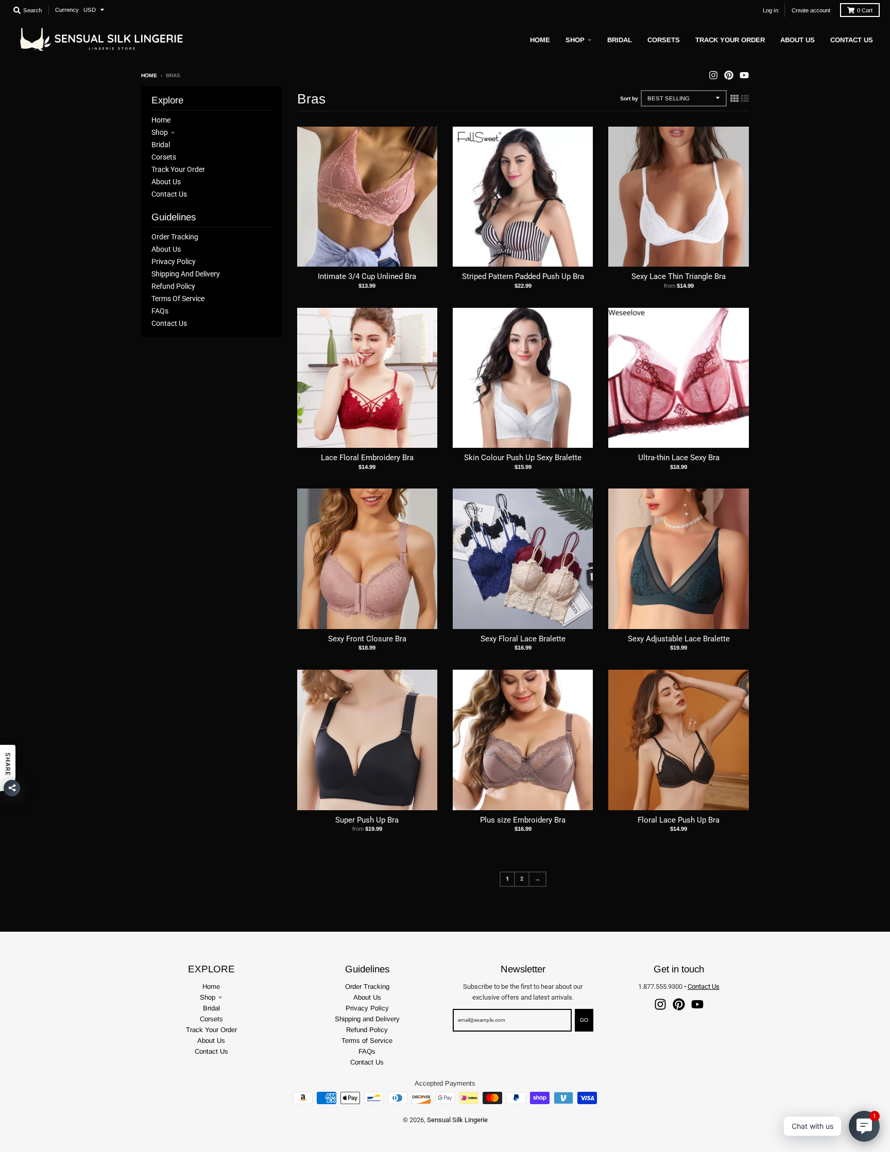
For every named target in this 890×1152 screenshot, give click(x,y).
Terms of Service (177, 298)
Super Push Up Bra (367, 820)
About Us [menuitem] (797, 40)
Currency (67, 10)
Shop (159, 132)
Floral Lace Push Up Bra (679, 820)
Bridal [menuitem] (619, 40)
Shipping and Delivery (185, 274)
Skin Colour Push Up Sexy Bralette (522, 457)
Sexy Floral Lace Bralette (523, 638)
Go (584, 1020)
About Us (166, 182)
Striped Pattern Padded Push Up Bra (523, 276)
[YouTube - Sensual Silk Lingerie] (744, 75)
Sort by (629, 98)
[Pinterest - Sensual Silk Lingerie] (728, 75)
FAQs (159, 311)
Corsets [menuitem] (663, 40)
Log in (770, 10)
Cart (864, 10)
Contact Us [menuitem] (851, 40)
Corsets (163, 157)
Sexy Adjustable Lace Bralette (679, 638)
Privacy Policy (173, 261)
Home (149, 75)
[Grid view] (734, 98)
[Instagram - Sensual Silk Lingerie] (713, 75)
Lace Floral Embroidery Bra (367, 457)
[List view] (745, 98)
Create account (811, 10)
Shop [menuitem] (575, 40)
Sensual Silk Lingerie (457, 1120)
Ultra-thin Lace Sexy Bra (679, 457)
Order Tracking (174, 237)
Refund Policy (173, 286)
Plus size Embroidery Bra (523, 820)
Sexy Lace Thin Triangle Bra (678, 276)
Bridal (160, 145)
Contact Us (169, 194)
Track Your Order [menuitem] (730, 40)
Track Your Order (178, 169)
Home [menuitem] (540, 40)
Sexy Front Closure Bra (367, 638)
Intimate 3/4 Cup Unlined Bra (367, 276)
